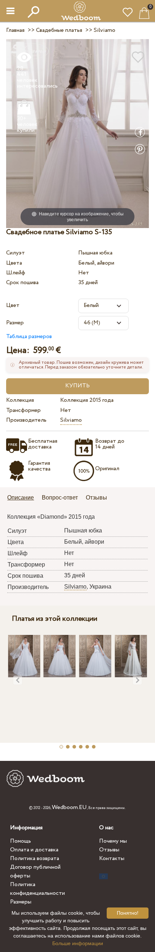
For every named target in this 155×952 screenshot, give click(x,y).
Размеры (20, 902)
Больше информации (77, 943)
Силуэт (15, 252)
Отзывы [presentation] (96, 497)
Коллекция (20, 400)
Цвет (12, 305)
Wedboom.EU (69, 807)
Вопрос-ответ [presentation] (60, 497)
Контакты (111, 858)
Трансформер (23, 410)
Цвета (14, 263)
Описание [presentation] (20, 497)
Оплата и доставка (34, 850)
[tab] (23, 498)
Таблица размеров (29, 336)
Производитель (26, 420)
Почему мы (113, 841)
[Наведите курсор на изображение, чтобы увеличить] (77, 133)
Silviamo (71, 420)
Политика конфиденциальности (37, 888)
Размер (15, 322)
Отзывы (109, 850)
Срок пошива (22, 282)
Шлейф (15, 272)
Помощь (20, 841)
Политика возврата (34, 858)
